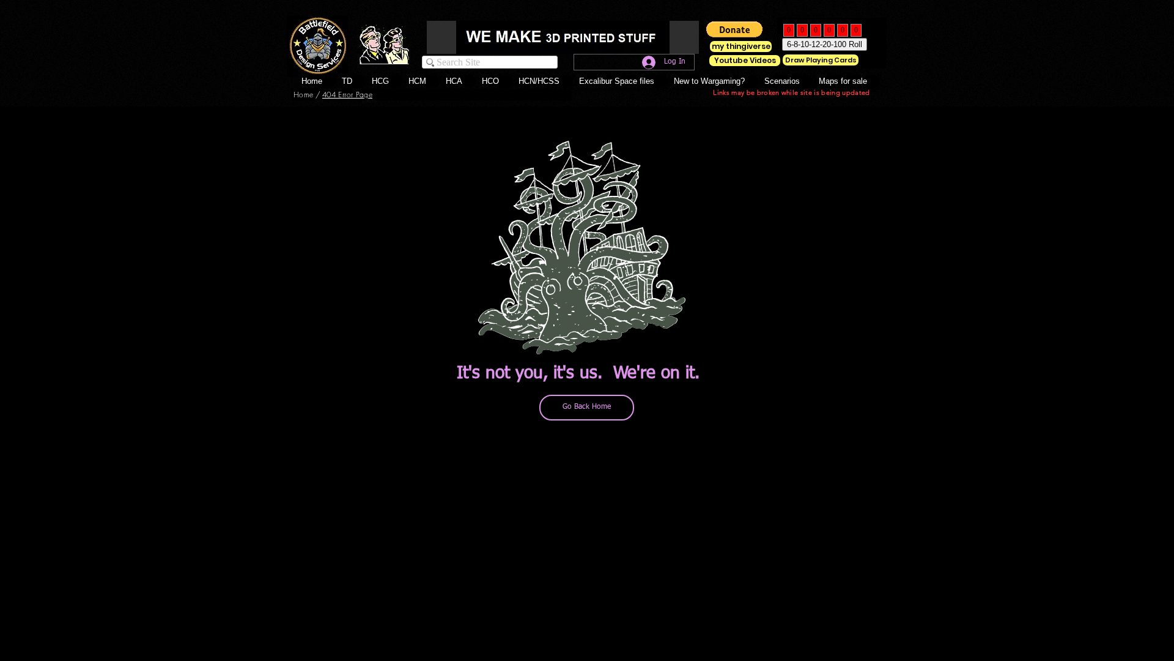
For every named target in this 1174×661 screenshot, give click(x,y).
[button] (497, 81)
